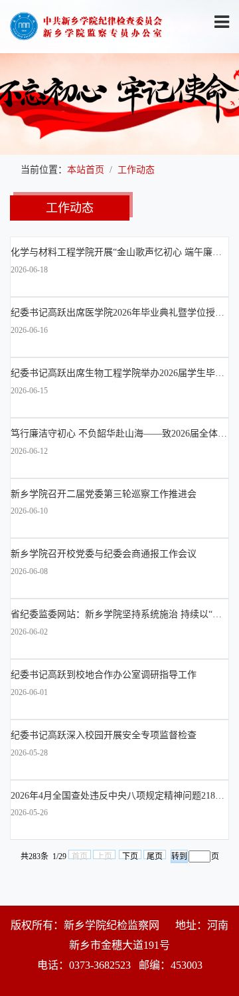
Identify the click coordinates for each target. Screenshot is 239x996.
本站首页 (85, 170)
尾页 (155, 855)
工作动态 (136, 170)
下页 (130, 855)
